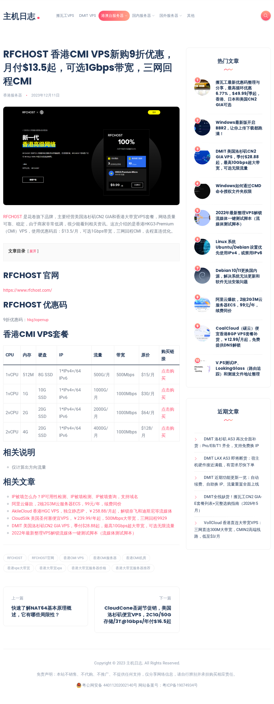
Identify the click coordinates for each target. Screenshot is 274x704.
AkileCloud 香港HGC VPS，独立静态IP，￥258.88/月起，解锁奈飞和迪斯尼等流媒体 (92, 511)
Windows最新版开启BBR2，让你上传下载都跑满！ (239, 128)
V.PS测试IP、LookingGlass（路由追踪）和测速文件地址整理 (238, 368)
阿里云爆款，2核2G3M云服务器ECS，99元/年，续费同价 (66, 503)
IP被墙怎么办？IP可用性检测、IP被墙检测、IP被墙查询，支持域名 (75, 496)
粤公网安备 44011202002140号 (109, 685)
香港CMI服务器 (105, 558)
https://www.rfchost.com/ (27, 290)
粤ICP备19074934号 (180, 685)
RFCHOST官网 (43, 558)
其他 (191, 15)
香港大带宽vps (50, 568)
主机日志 (21, 15)
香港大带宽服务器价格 (88, 568)
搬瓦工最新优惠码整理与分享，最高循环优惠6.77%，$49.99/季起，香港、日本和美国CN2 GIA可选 (238, 93)
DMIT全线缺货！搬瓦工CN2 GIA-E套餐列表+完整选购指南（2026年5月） (228, 503)
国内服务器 (141, 15)
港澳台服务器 (112, 15)
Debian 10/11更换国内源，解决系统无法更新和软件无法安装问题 (238, 276)
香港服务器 (12, 95)
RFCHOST (12, 216)
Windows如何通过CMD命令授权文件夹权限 (238, 188)
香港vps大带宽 (18, 568)
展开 (32, 251)
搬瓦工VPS (65, 15)
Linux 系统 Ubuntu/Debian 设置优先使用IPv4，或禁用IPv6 (239, 247)
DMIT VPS (87, 15)
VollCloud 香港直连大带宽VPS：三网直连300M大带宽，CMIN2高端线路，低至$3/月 (228, 529)
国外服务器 (168, 15)
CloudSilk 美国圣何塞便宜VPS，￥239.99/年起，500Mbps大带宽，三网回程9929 (89, 518)
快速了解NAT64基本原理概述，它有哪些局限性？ (41, 611)
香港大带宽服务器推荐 (133, 568)
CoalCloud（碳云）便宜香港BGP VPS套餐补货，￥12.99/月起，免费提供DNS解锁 (238, 336)
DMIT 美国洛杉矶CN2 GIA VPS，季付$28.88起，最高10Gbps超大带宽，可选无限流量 (93, 525)
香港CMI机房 (136, 558)
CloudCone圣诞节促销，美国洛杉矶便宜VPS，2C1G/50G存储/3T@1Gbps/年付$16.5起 (137, 615)
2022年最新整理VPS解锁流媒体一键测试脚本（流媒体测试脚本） (74, 533)
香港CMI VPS (73, 558)
